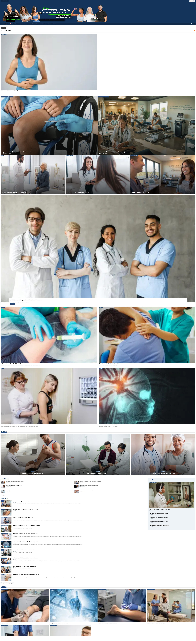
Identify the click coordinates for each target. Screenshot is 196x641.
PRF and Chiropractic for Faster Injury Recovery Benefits (88, 485)
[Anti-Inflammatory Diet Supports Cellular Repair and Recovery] (6, 561)
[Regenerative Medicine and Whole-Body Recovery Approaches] (6, 544)
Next (12, 583)
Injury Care (2, 155)
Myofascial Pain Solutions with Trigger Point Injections (159, 521)
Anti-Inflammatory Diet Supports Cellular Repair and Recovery (25, 558)
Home (3, 23)
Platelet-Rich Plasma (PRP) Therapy (53, 625)
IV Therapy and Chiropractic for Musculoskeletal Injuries (113, 152)
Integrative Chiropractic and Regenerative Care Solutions (159, 517)
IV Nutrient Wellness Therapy (4, 517)
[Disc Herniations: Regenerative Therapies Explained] (6, 503)
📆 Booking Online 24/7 (14, 23)
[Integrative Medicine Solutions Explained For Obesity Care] (6, 552)
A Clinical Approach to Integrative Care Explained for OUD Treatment (25, 300)
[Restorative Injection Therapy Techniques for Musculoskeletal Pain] (25, 605)
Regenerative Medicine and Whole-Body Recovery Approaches (25, 541)
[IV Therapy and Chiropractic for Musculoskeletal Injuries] (146, 125)
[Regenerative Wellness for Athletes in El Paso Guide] (33, 454)
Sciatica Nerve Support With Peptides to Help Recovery (159, 513)
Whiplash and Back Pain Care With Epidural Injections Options (25, 533)
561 (9, 583)
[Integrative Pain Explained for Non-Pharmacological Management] (76, 482)
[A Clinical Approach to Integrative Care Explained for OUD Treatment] (98, 248)
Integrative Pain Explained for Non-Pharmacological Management (90, 481)
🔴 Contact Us (53, 23)
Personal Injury (3, 307)
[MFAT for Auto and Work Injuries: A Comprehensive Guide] (76, 491)
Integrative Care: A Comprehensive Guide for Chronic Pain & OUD (14, 192)
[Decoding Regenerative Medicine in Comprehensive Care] (74, 605)
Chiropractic (101, 368)
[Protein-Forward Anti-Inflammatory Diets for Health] (3, 486)
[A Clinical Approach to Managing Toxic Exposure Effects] (163, 454)
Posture (2, 368)
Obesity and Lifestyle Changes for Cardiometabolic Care (24, 566)
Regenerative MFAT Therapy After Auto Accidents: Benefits (16, 152)
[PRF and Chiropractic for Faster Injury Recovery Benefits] (76, 486)
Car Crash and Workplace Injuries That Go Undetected (11, 363)
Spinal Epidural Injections (4, 533)
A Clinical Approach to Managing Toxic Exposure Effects (163, 473)
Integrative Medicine (4, 34)
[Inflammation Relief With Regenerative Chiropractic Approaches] (98, 454)
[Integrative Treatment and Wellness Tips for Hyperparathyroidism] (6, 528)
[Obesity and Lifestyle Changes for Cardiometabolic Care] (6, 569)
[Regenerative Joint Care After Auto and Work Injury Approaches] (6, 577)
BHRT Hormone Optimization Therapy (69, 155)
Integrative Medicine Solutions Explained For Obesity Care (25, 549)
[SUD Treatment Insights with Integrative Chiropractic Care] (147, 335)
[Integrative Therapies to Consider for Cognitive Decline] (147, 396)
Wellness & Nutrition (34, 23)
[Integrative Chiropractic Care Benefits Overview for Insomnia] (6, 512)
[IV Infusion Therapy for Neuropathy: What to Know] (6, 520)
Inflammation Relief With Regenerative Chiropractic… (98, 473)
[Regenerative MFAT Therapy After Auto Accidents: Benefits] (49, 125)
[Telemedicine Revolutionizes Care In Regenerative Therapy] (171, 495)
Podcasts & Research (44, 23)
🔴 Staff (6, 23)
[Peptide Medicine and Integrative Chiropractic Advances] (171, 605)
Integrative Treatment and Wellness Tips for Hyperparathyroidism (26, 525)
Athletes (33, 471)
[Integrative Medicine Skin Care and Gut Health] (49, 62)
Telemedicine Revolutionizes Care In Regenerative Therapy (160, 509)
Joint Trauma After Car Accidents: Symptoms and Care (14, 481)
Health (2, 541)
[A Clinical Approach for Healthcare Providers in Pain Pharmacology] (3, 491)
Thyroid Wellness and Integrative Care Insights (4, 525)
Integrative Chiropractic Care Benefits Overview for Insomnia (25, 509)
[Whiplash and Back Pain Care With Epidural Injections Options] (6, 536)
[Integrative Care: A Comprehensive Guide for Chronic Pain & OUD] (33, 174)
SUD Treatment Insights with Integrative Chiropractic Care (109, 363)
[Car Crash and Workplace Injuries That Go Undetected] (49, 335)
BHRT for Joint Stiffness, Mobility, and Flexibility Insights (78, 192)
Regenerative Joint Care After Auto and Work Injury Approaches (26, 574)
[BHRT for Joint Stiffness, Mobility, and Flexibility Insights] (98, 174)
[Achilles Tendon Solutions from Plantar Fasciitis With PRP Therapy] (122, 605)
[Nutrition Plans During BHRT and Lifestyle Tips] (162, 174)
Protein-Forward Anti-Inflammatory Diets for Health (14, 485)
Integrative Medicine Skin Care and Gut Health (9, 90)
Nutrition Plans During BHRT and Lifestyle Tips (140, 192)
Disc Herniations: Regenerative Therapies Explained (23, 501)
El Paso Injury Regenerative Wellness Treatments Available (159, 525)
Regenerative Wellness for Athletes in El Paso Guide (32, 473)
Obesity (2, 566)
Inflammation (98, 471)
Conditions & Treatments (24, 23)
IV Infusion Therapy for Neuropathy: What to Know (23, 517)
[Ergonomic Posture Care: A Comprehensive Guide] (49, 396)
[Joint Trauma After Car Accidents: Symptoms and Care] (3, 482)
